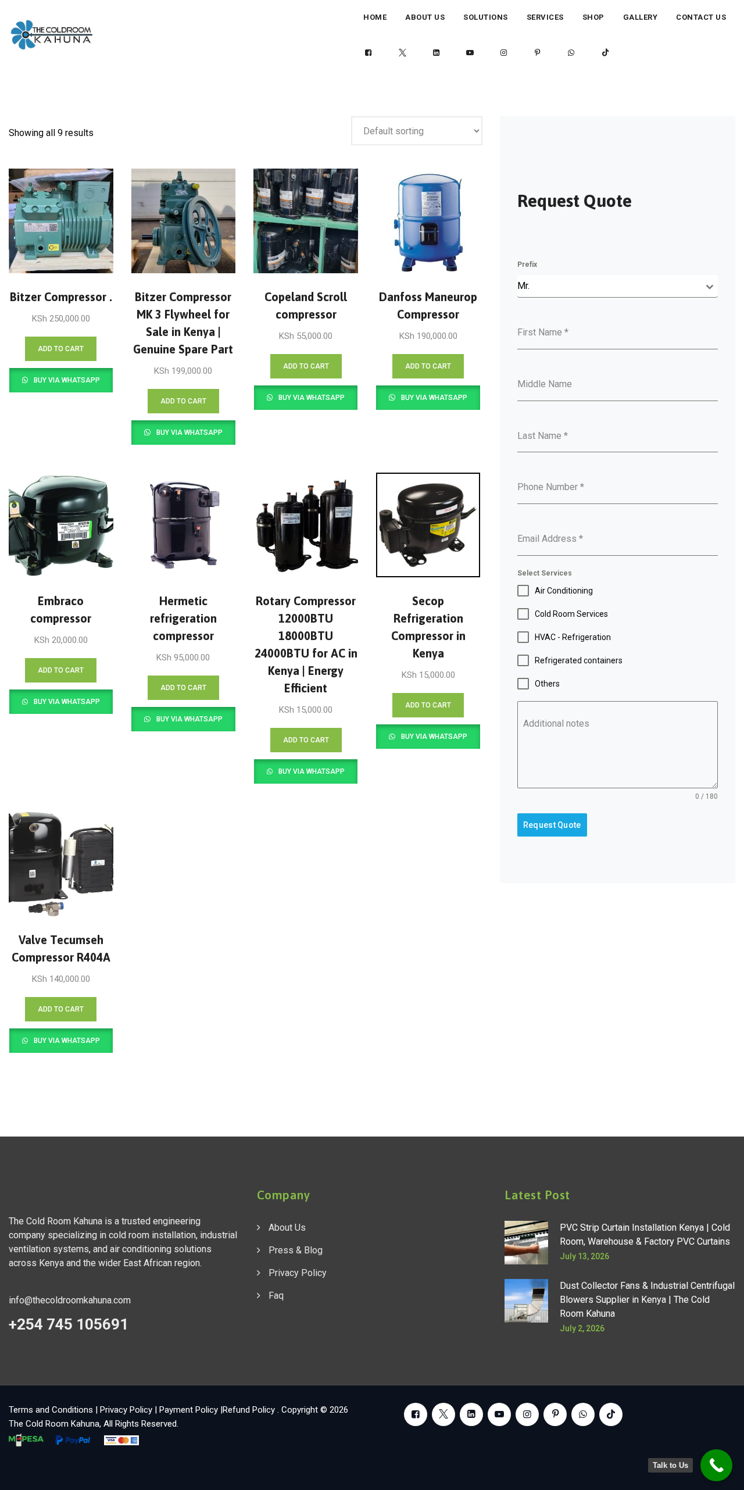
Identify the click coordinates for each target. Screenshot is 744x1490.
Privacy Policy (298, 1272)
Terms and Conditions (51, 1410)
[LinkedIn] (436, 52)
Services (545, 17)
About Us (425, 17)
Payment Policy (188, 1410)
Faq (276, 1295)
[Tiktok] (605, 52)
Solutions (485, 17)
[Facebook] (368, 52)
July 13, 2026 (584, 1256)
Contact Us (701, 17)
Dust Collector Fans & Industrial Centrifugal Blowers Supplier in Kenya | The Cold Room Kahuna (647, 1299)
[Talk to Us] (716, 1465)
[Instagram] (504, 52)
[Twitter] (402, 52)
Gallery (640, 17)
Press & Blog (296, 1250)
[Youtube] (470, 52)
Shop (593, 17)
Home (375, 17)
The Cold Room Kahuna (54, 1423)
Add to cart (61, 349)
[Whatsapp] (571, 52)
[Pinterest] (537, 52)
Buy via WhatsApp (66, 380)
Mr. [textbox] (523, 285)
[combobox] (617, 286)
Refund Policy (250, 1410)
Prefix (527, 264)
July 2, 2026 (582, 1328)
